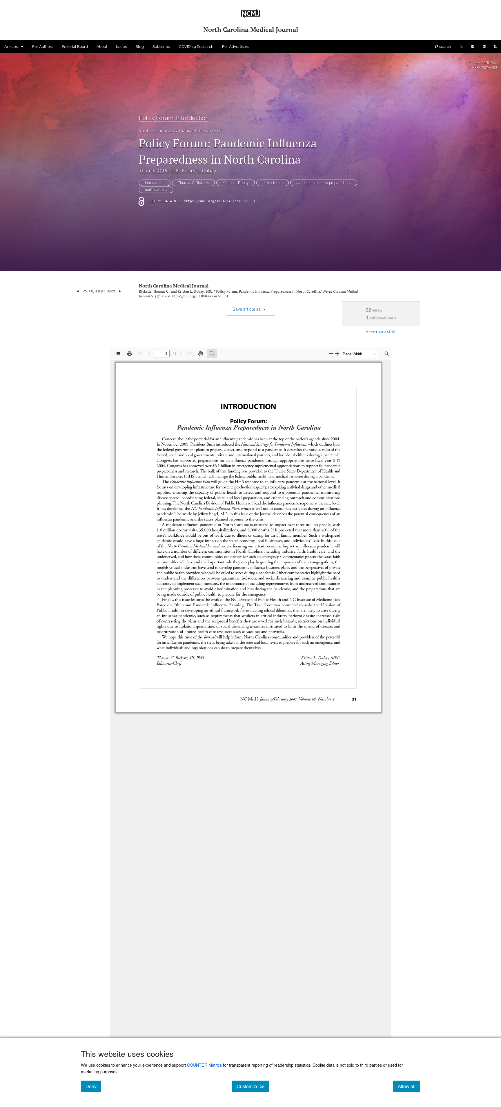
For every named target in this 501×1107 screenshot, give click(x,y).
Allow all (409, 1086)
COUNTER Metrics (204, 1065)
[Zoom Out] (331, 353)
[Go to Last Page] (189, 353)
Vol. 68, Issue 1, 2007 (158, 130)
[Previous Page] (149, 353)
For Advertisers (235, 46)
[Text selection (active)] (212, 353)
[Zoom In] (337, 353)
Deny (93, 1086)
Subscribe (161, 46)
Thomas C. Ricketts (159, 170)
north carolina (156, 190)
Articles (11, 46)
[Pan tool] (200, 353)
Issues (121, 46)
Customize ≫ (253, 1086)
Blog (139, 46)
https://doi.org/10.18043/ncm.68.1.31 (220, 201)
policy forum (272, 183)
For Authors (42, 46)
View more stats (381, 331)
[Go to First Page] (140, 353)
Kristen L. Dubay (199, 170)
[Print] (129, 353)
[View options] (118, 353)
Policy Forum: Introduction (174, 118)
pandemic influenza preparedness (323, 183)
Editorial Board (75, 46)
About (102, 46)
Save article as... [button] (249, 309)
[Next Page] (180, 353)
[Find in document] (387, 353)
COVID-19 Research (196, 46)
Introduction (154, 183)
